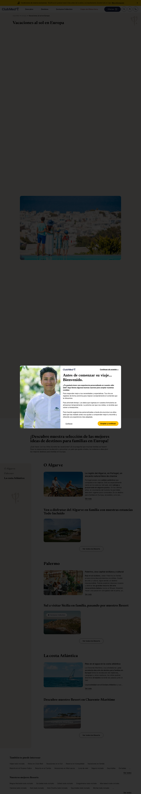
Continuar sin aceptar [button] (109, 369)
